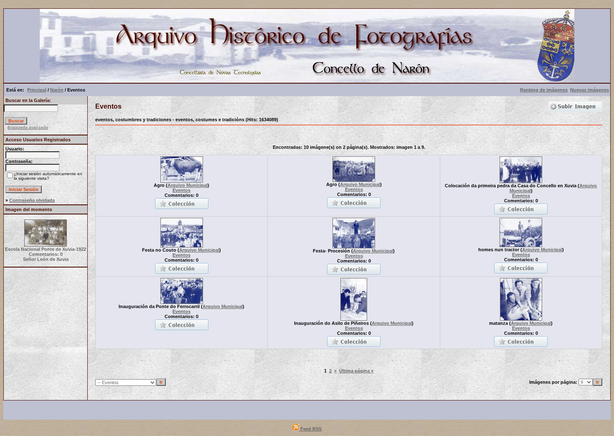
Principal (36, 89)
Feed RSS (310, 428)
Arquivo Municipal (187, 185)
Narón (56, 89)
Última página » (356, 370)
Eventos (181, 190)
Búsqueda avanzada (28, 127)
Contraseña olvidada (32, 200)
